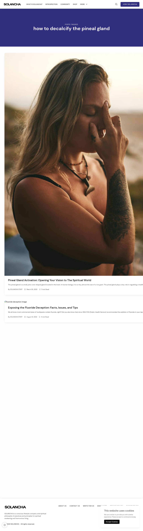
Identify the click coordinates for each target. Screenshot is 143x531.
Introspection (51, 4)
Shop (75, 4)
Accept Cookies (112, 522)
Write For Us (88, 506)
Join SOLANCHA (130, 4)
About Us (62, 506)
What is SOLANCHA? (34, 4)
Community (65, 4)
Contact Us (75, 506)
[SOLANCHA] (12, 4)
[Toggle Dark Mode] (4, 525)
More (82, 4)
